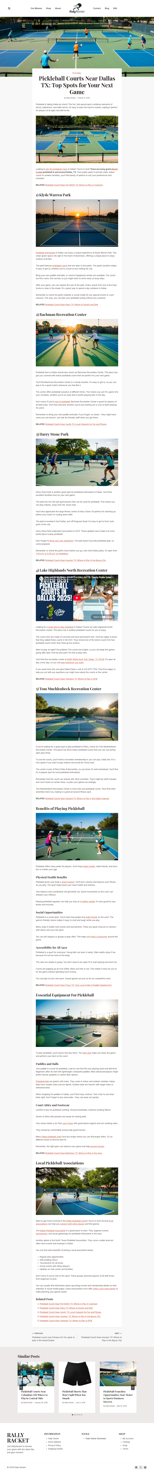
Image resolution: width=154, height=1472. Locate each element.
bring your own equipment (61, 541)
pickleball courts (60, 266)
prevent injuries (97, 1146)
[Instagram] (145, 1467)
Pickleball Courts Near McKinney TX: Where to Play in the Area (73, 1153)
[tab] (72, 1414)
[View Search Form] (9, 8)
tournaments (41, 1234)
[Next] (133, 1387)
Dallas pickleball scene (76, 1221)
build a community (99, 937)
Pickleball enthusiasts (45, 253)
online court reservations (104, 1289)
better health (89, 866)
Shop (48, 8)
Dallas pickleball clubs (51, 1137)
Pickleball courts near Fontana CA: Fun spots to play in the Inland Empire (53, 1337)
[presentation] (36, 1374)
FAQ (115, 8)
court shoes (67, 1123)
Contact (97, 8)
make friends (91, 917)
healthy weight (88, 901)
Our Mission (36, 8)
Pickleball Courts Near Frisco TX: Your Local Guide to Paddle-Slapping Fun (78, 985)
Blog (107, 8)
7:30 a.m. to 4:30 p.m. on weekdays (52, 554)
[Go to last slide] (21, 1387)
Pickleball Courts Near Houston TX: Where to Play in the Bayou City (75, 560)
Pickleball (77, 73)
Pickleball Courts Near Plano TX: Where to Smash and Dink (71, 305)
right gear (87, 1053)
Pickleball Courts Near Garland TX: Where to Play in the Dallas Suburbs (77, 798)
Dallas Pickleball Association (53, 1231)
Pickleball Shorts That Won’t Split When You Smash (74, 1395)
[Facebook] (136, 1467)
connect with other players (72, 1224)
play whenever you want (72, 662)
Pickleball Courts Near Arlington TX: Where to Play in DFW (71, 679)
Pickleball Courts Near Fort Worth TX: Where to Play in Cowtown (74, 185)
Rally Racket (71, 98)
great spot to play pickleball (60, 627)
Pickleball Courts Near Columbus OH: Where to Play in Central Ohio (34, 1395)
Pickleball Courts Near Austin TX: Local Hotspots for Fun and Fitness (76, 424)
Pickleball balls (42, 1081)
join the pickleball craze (56, 169)
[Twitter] (141, 1467)
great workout (68, 882)
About (58, 8)
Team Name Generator (95, 1438)
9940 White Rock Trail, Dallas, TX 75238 (85, 659)
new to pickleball (62, 402)
